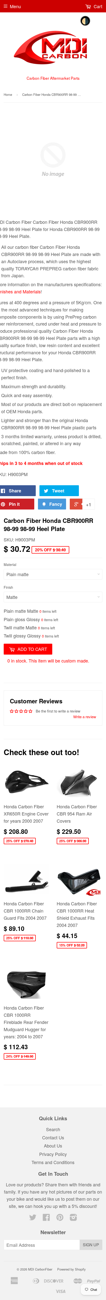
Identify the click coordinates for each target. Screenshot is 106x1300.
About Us (53, 1145)
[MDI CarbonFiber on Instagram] (73, 1218)
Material (10, 564)
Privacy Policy (53, 1154)
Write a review (84, 716)
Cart (97, 6)
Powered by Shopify (71, 1269)
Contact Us (53, 1137)
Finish (8, 587)
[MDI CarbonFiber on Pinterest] (60, 1218)
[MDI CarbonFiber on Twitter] (32, 1218)
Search (53, 1129)
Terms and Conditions (53, 1162)
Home (8, 94)
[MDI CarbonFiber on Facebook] (46, 1218)
